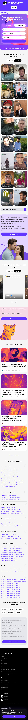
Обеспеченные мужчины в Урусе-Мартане (11, 548)
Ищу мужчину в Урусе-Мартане (8, 534)
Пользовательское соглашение (8, 669)
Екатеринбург (4, 663)
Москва (2, 656)
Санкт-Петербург (5, 658)
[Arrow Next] (16, 302)
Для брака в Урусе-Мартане (8, 486)
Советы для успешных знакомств (8, 682)
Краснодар (3, 660)
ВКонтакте (6, 696)
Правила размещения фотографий (8, 671)
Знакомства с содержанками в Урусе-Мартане (12, 554)
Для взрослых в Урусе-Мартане (8, 479)
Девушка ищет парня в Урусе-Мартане (10, 509)
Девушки (8, 25)
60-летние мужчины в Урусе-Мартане (10, 597)
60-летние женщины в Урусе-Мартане (10, 589)
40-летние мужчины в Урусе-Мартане (10, 593)
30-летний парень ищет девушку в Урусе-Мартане (13, 581)
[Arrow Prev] (12, 302)
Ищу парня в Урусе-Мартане (8, 507)
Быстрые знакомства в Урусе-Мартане (10, 471)
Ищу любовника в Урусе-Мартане (9, 560)
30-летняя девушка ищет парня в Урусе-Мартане (13, 579)
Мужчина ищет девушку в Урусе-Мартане (11, 499)
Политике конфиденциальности (9, 713)
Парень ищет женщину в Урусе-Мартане (11, 524)
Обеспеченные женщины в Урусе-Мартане (11, 552)
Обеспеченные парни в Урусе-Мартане (10, 550)
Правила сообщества (5, 680)
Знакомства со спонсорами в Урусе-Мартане (12, 556)
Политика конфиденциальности (8, 674)
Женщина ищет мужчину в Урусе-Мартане (11, 538)
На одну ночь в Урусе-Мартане (8, 475)
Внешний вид (4, 687)
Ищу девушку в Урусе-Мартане (8, 495)
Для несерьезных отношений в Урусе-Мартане (12, 481)
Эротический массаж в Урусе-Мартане (10, 484)
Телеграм (6, 699)
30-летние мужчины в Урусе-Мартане (10, 591)
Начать (14, 7)
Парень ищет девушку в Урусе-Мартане (11, 497)
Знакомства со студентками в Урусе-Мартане (12, 513)
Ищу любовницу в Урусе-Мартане (9, 558)
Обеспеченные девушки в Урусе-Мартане (11, 546)
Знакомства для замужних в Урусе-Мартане (12, 571)
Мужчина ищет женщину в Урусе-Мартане (11, 526)
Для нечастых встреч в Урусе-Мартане (10, 473)
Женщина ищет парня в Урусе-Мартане (11, 511)
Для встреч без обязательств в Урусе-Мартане (12, 482)
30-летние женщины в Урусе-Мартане (10, 583)
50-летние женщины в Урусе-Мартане (10, 587)
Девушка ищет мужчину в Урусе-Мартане (11, 536)
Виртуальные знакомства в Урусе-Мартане (11, 469)
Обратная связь (4, 685)
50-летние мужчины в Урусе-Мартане (10, 595)
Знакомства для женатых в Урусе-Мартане (11, 569)
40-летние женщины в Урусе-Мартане (10, 585)
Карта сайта (3, 689)
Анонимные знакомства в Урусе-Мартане (11, 477)
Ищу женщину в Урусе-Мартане (9, 522)
